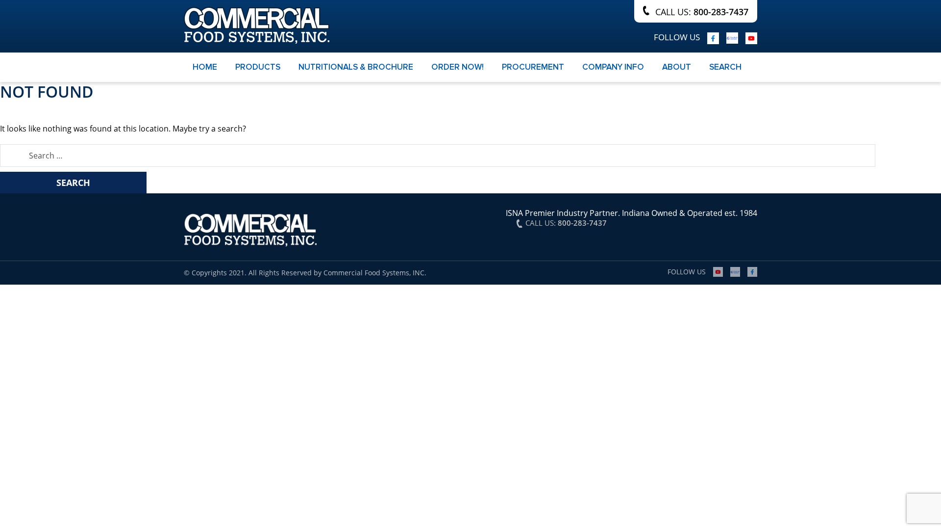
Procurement (533, 67)
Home (205, 67)
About (676, 67)
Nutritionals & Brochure (355, 67)
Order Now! (457, 67)
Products (257, 67)
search (725, 67)
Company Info (613, 67)
